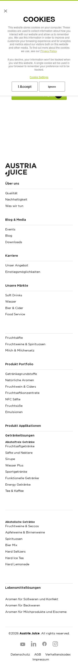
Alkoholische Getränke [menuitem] (20, 522)
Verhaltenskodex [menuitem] (58, 654)
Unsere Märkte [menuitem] (16, 285)
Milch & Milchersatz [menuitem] (19, 350)
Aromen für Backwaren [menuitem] (22, 605)
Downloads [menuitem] (13, 242)
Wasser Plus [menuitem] (14, 465)
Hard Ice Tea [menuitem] (14, 558)
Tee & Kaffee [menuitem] (14, 491)
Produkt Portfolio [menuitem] (19, 364)
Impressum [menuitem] (40, 659)
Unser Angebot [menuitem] (16, 265)
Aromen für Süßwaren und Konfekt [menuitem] (31, 599)
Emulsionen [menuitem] (14, 412)
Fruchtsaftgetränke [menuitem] (19, 446)
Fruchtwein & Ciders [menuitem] (20, 386)
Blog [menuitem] (8, 236)
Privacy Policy (48, 51)
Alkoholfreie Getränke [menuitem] (20, 442)
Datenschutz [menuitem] (20, 654)
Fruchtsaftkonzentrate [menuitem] (22, 393)
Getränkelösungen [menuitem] (19, 435)
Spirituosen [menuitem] (14, 539)
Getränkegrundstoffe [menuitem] (21, 374)
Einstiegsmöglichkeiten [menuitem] (22, 272)
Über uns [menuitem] (12, 183)
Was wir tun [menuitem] (14, 206)
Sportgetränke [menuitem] (16, 472)
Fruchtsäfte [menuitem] (14, 338)
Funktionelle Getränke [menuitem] (22, 478)
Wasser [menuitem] (10, 301)
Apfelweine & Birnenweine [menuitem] (25, 532)
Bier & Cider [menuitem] (14, 308)
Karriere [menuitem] (11, 255)
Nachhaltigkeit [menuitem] (16, 199)
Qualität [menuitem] (11, 193)
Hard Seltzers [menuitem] (15, 551)
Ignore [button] (52, 87)
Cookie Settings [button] (39, 77)
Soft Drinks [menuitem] (13, 295)
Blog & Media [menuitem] (15, 219)
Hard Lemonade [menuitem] (17, 564)
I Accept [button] (24, 86)
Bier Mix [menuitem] (11, 545)
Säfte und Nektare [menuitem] (18, 453)
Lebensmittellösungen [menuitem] (23, 587)
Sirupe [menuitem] (10, 459)
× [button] (4, 9)
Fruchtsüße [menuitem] (14, 406)
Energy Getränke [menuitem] (18, 484)
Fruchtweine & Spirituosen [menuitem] (25, 344)
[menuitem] (39, 330)
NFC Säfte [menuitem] (12, 399)
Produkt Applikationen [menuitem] (23, 425)
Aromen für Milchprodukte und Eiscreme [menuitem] (36, 612)
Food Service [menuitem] (15, 314)
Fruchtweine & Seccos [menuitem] (22, 526)
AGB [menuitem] (37, 654)
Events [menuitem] (10, 229)
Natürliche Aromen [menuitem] (19, 380)
